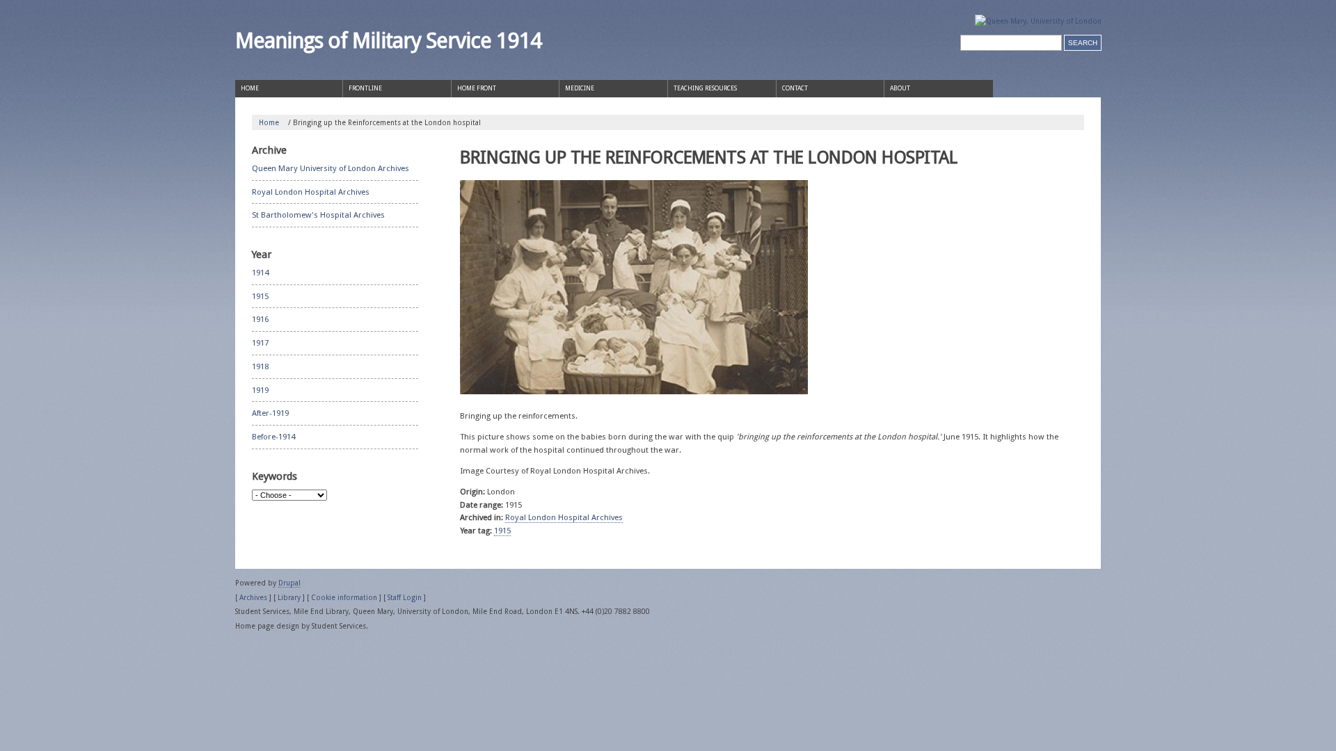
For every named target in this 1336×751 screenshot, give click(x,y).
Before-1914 (273, 437)
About (900, 88)
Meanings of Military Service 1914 (388, 40)
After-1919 (270, 413)
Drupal (289, 583)
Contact (795, 88)
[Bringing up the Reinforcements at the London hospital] (634, 290)
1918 (260, 366)
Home (269, 122)
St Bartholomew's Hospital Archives (318, 215)
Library (289, 597)
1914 (260, 272)
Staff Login (405, 597)
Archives (253, 597)
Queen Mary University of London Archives (330, 168)
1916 (260, 319)
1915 (502, 530)
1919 (260, 390)
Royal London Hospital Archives (564, 517)
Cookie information (344, 597)
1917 (260, 343)
